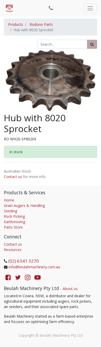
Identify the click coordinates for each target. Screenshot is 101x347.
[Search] (92, 44)
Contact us (13, 176)
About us (70, 288)
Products (15, 24)
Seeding (10, 210)
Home (9, 200)
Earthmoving (14, 221)
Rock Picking (14, 216)
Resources (12, 249)
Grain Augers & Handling (24, 205)
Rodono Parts (41, 24)
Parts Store (13, 227)
